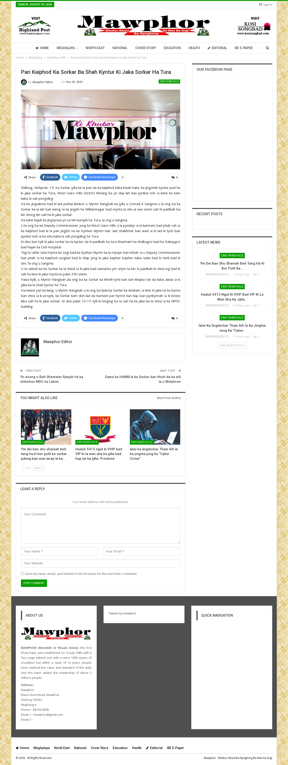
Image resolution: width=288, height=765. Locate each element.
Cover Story (145, 48)
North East (95, 48)
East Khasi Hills (169, 81)
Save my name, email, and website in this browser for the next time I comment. (81, 574)
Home (44, 48)
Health (194, 48)
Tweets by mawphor (122, 613)
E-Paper (246, 48)
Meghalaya (66, 48)
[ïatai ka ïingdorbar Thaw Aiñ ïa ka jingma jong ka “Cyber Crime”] (155, 427)
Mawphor (210, 758)
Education (172, 48)
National (119, 48)
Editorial (219, 48)
